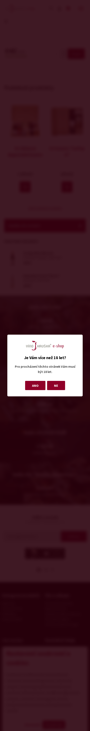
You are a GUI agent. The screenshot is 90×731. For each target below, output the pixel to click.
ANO (35, 385)
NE (56, 385)
